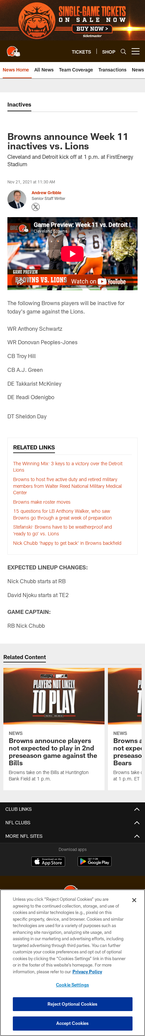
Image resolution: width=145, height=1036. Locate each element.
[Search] (123, 51)
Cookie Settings (72, 984)
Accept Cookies (72, 1023)
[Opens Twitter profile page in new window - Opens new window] (36, 207)
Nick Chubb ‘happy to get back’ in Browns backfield (67, 543)
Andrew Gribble (46, 192)
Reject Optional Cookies (73, 1004)
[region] (72, 962)
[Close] (134, 900)
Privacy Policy (87, 971)
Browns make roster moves (41, 502)
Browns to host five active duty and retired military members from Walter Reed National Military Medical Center (67, 485)
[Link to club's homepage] (13, 48)
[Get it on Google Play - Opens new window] (94, 865)
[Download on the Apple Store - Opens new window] (48, 862)
